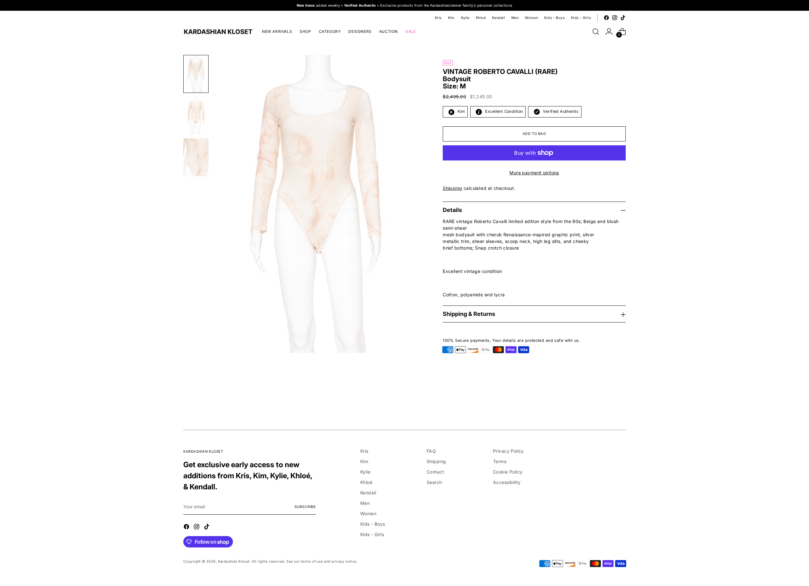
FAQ (431, 451)
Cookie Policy (507, 471)
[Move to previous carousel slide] (605, 406)
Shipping (452, 188)
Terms (499, 461)
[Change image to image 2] (196, 116)
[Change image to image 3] (196, 157)
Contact (435, 471)
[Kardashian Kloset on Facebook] (606, 18)
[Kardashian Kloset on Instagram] (614, 18)
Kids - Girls (372, 534)
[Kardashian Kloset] (218, 31)
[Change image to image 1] (196, 74)
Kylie (365, 471)
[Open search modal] (595, 31)
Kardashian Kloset (234, 561)
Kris (364, 451)
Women (368, 513)
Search (434, 482)
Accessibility (506, 482)
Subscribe (305, 506)
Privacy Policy (508, 451)
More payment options (534, 172)
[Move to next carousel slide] (620, 405)
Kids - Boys (372, 524)
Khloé (366, 482)
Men (365, 503)
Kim (364, 461)
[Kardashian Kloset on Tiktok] (623, 18)
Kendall (368, 492)
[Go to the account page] (609, 31)
